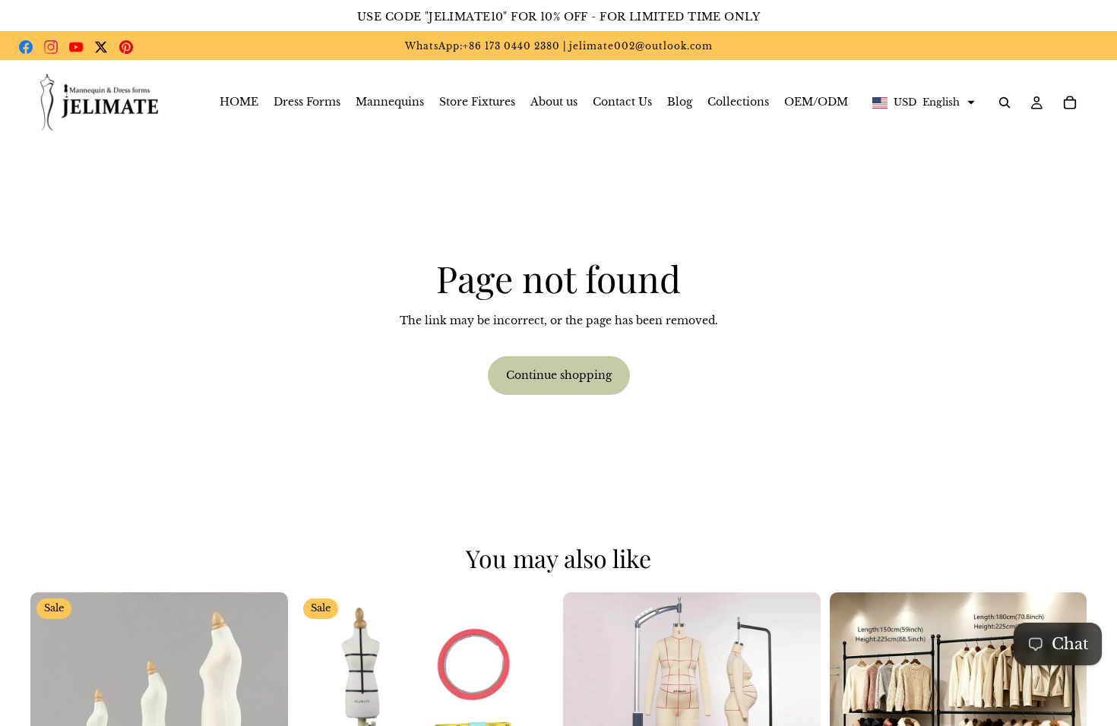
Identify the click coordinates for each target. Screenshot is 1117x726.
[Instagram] (51, 47)
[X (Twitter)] (101, 47)
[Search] (1004, 102)
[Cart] (1070, 102)
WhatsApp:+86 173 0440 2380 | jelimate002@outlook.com (559, 46)
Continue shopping (559, 375)
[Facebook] (26, 47)
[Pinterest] (126, 47)
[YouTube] (76, 47)
